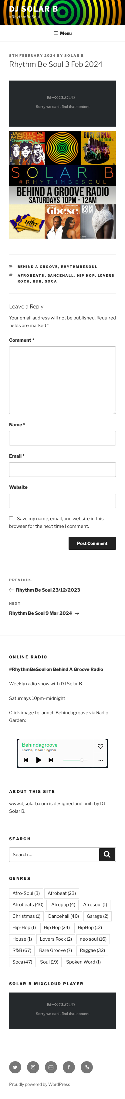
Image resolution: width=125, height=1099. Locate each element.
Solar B (74, 55)
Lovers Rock (56, 939)
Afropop (63, 904)
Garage (97, 916)
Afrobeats (31, 275)
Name (17, 424)
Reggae (92, 950)
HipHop (90, 927)
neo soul (93, 939)
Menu (66, 33)
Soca (51, 281)
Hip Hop (86, 275)
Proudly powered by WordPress (39, 1084)
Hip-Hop (24, 927)
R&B (37, 281)
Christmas (26, 916)
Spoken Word (83, 962)
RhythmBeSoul (79, 267)
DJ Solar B (34, 9)
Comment (21, 340)
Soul (49, 962)
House (22, 939)
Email (17, 456)
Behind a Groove (38, 267)
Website (18, 487)
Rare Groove (55, 950)
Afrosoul (95, 904)
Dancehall (61, 275)
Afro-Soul (26, 893)
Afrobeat (62, 893)
